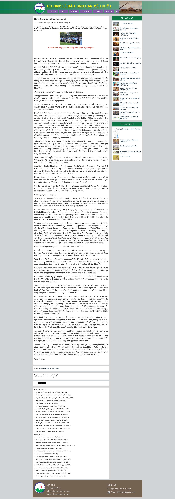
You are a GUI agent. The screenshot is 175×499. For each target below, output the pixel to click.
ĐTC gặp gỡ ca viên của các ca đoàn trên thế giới (50, 395)
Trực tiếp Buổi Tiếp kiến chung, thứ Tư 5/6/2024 (49, 462)
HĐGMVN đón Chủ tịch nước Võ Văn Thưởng (130, 152)
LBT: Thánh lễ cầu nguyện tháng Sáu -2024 (48, 468)
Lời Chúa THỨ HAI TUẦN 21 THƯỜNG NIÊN (128, 34)
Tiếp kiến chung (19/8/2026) (128, 68)
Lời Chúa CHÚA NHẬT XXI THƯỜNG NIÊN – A (130, 79)
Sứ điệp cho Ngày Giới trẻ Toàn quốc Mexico (129, 117)
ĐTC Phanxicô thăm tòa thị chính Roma (47, 406)
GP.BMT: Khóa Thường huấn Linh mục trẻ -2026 (129, 94)
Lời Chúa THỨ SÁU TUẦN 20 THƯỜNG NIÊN (128, 89)
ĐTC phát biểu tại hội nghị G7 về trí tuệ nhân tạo (49, 425)
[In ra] (103, 23)
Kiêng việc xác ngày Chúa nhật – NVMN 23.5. (129, 141)
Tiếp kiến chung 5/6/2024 (43, 454)
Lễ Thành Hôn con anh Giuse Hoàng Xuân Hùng (49, 465)
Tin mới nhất (127, 18)
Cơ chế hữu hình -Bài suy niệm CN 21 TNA (130, 99)
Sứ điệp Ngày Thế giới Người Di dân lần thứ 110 (49, 459)
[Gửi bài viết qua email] (100, 23)
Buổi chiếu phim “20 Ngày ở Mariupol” (47, 470)
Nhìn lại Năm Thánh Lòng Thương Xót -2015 (48, 420)
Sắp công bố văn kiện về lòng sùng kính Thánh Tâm (50, 398)
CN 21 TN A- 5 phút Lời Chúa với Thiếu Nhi (129, 74)
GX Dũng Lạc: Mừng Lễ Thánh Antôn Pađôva (48, 423)
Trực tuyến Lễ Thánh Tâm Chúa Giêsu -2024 (48, 440)
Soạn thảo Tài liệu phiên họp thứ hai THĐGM (48, 409)
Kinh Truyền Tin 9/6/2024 (43, 403)
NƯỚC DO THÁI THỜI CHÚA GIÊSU (130, 129)
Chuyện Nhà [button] (86, 11)
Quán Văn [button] (98, 11)
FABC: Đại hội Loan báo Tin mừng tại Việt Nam (49, 428)
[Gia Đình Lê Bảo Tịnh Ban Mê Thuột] (39, 8)
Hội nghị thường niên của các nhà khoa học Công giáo (51, 445)
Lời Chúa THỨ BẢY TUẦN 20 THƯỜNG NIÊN (128, 84)
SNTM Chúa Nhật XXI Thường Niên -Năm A (130, 48)
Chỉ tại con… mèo (125, 156)
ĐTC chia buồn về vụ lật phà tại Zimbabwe (129, 108)
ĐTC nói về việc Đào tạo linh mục (45, 437)
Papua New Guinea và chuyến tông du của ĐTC (49, 473)
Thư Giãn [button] (109, 11)
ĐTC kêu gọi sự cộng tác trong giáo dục (47, 476)
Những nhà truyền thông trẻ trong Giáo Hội (48, 442)
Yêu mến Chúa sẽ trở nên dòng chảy (130, 58)
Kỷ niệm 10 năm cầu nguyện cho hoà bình (48, 392)
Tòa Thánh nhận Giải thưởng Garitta (130, 63)
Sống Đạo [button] (74, 11)
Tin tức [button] (63, 11)
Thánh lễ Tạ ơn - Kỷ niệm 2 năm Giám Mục (129, 29)
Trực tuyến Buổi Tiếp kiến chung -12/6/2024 (48, 414)
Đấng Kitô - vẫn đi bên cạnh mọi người (129, 39)
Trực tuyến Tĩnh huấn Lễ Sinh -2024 (46, 431)
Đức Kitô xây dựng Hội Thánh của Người (129, 44)
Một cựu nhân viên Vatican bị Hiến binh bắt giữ (49, 411)
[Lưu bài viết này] (107, 23)
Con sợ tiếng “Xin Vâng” (127, 52)
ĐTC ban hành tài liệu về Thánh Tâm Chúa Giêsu (49, 451)
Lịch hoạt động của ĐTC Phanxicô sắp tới (47, 456)
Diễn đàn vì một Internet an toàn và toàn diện (48, 417)
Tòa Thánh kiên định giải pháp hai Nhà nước (130, 113)
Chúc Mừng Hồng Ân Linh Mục (129, 146)
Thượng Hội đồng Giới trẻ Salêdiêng (46, 448)
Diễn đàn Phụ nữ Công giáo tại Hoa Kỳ (47, 400)
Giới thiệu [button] (52, 11)
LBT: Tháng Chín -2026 (126, 23)
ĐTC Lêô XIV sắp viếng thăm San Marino (129, 104)
